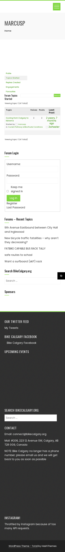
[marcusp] (16, 58)
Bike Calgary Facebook (21, 336)
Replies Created (13, 82)
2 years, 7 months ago (51, 120)
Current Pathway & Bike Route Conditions (25, 127)
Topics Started (12, 78)
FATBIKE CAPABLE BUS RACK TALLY (25, 248)
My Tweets (11, 328)
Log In (13, 198)
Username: (14, 164)
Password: (13, 175)
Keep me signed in (17, 189)
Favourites (10, 91)
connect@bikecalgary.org (29, 434)
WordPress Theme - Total (23, 546)
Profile (8, 73)
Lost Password (16, 207)
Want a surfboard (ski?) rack (23, 261)
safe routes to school (18, 255)
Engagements (12, 87)
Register (12, 203)
